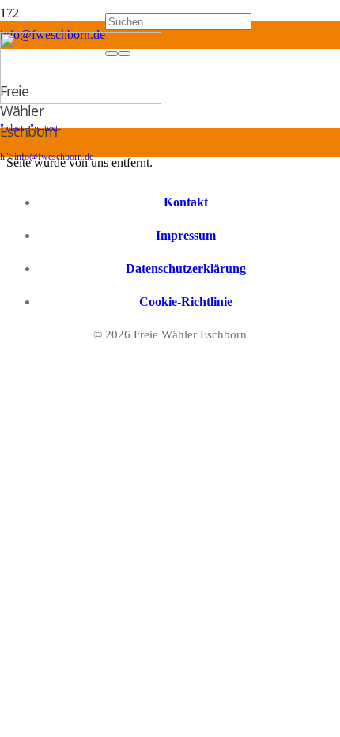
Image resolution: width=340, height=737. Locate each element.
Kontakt (186, 202)
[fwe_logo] (80, 99)
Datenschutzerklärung (186, 268)
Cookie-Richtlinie (185, 301)
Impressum (186, 235)
